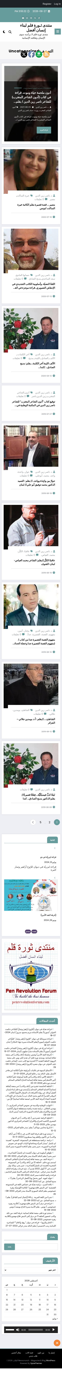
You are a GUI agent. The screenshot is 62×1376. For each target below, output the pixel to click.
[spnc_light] (4, 32)
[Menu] (58, 32)
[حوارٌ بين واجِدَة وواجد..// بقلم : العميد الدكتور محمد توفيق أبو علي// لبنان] (31, 447)
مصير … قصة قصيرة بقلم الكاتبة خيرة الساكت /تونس (36, 206)
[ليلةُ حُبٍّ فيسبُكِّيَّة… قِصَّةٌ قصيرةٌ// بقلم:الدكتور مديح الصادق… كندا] (31, 765)
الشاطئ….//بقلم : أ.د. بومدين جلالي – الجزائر (36, 720)
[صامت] (17, 1329)
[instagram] (27, 18)
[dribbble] (31, 18)
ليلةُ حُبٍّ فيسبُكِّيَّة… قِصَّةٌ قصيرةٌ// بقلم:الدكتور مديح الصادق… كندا (38, 796)
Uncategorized (45, 88)
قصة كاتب (29, 1353)
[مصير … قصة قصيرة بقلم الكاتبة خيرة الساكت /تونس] (31, 171)
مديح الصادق (35, 278)
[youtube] (23, 18)
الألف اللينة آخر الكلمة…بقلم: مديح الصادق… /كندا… (37, 365)
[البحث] (10, 32)
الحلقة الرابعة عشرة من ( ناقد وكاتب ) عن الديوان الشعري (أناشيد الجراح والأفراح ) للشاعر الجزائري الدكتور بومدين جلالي (32, 1121)
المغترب (51, 396)
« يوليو (55, 1318)
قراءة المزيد (44, 130)
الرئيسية (30, 88)
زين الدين (41, 396)
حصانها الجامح (22, 275)
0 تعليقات (39, 199)
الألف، (52, 358)
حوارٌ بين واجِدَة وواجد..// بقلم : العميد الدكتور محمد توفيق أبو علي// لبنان (36, 482)
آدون (27, 392)
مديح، (30, 358)
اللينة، (37, 358)
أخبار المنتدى (36, 88)
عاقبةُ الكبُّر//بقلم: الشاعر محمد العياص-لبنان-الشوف (34, 562)
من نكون (41, 1353)
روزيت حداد (34, 110)
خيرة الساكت (23, 195)
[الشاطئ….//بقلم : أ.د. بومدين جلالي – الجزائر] (31, 685)
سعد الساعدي (48, 278)
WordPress (50, 1360)
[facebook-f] (39, 18)
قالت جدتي (33, 1356)
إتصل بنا (52, 1353)
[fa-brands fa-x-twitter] (35, 18)
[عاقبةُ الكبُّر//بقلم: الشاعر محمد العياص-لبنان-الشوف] (31, 527)
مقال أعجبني (16, 1353)
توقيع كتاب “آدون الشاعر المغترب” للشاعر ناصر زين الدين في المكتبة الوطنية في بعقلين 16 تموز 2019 (33, 403)
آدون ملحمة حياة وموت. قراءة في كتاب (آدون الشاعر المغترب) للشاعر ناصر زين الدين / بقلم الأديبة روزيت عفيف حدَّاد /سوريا (31, 97)
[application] (31, 1329)
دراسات (25, 88)
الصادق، (44, 358)
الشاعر (21, 392)
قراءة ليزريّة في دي (48, 857)
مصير (52, 199)
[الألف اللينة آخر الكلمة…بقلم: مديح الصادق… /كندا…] (31, 330)
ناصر (34, 396)
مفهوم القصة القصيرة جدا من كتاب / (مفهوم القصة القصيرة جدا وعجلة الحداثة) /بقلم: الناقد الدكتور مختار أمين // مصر (33, 641)
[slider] (10, 1329)
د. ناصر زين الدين (42, 107)
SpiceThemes (36, 1363)
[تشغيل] (53, 1329)
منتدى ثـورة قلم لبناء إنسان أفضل (36, 28)
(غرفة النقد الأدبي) (48, 915)
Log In (57, 3)
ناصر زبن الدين (23, 110)
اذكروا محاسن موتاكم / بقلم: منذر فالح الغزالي (32, 1127)
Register (47, 3)
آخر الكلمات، (23, 354)
